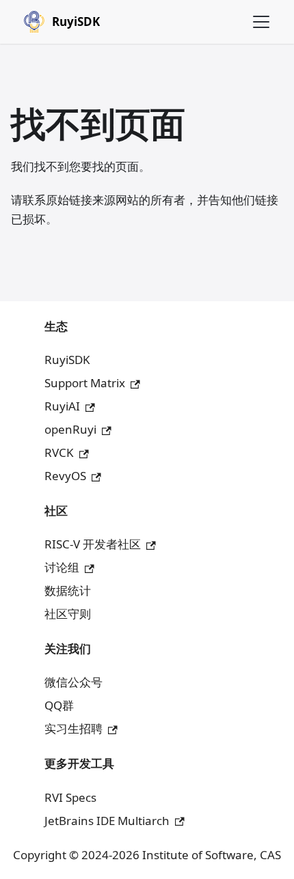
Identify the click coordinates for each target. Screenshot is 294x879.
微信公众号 (73, 682)
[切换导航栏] (261, 22)
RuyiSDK (67, 359)
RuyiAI (62, 406)
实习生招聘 (73, 728)
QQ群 (59, 705)
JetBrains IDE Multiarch (107, 820)
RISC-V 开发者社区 (92, 544)
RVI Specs (70, 797)
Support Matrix (84, 383)
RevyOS (65, 476)
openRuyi (70, 429)
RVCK (59, 452)
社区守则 (67, 614)
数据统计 (67, 590)
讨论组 (61, 567)
